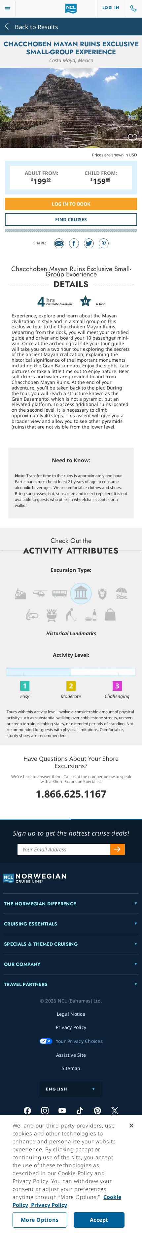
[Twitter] (89, 243)
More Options (40, 1219)
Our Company (22, 964)
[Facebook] (74, 243)
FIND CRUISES (71, 219)
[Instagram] (45, 1110)
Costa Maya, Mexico (71, 60)
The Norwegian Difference (40, 903)
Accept (99, 1219)
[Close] (131, 1125)
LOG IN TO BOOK (71, 204)
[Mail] (59, 243)
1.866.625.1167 (71, 794)
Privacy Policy (48, 1205)
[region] (71, 1174)
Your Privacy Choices (79, 1041)
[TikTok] (80, 1110)
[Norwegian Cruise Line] (71, 9)
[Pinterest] (104, 243)
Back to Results (35, 26)
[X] (115, 1110)
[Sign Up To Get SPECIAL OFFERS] (117, 849)
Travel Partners (26, 984)
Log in (111, 8)
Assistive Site (71, 1055)
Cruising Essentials (30, 924)
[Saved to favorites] (132, 139)
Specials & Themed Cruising (41, 944)
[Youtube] (62, 1110)
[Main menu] (7, 9)
